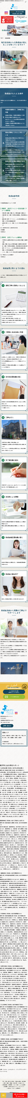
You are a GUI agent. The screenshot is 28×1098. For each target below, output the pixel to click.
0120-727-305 (17, 13)
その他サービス (21, 1083)
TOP (3, 1081)
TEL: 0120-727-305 (5, 722)
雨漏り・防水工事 (13, 1083)
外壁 (4, 1083)
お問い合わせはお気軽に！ (20, 1095)
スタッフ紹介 (16, 1084)
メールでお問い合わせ (14, 696)
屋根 (8, 1083)
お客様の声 (18, 1088)
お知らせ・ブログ (11, 1088)
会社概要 (5, 1086)
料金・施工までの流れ (10, 1081)
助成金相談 (5, 1084)
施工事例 (24, 1081)
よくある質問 (22, 1084)
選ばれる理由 (18, 1081)
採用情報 (10, 1084)
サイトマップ (21, 1086)
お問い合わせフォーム (13, 1086)
